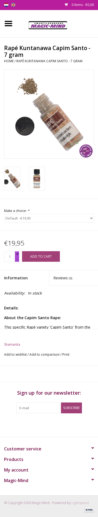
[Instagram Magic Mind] (54, 424)
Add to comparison (44, 354)
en (13, 5)
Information (16, 277)
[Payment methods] (88, 509)
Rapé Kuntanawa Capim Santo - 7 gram (49, 61)
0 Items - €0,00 (82, 4)
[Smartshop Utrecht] (57, 23)
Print (65, 354)
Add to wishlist (15, 354)
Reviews (62, 277)
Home (9, 61)
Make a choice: (16, 210)
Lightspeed (80, 502)
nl (6, 5)
